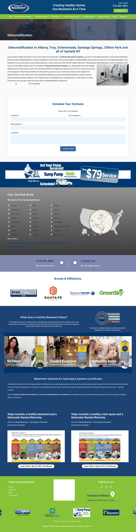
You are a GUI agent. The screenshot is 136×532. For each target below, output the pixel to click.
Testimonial (12, 495)
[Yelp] (106, 487)
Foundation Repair (88, 16)
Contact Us (88, 261)
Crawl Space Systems (34, 384)
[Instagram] (110, 487)
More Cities (12, 239)
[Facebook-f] (101, 487)
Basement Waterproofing (23, 16)
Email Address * (17, 124)
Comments (15, 133)
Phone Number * (75, 116)
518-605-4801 (120, 5)
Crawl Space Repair (41, 16)
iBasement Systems (17, 384)
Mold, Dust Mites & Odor (71, 16)
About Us (123, 16)
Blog (10, 492)
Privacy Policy (75, 521)
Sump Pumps (55, 16)
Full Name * (15, 116)
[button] (11, 513)
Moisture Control (103, 16)
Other (114, 16)
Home (11, 16)
